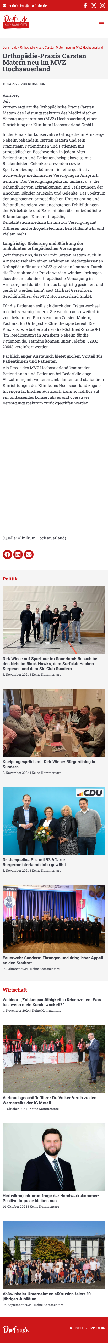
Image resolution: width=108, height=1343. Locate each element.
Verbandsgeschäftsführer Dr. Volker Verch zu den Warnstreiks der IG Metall (49, 1100)
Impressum (97, 1328)
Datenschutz (78, 1328)
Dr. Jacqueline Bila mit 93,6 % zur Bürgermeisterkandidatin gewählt (34, 862)
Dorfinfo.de (10, 47)
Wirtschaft (15, 990)
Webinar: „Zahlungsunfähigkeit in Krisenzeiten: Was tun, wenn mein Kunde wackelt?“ (52, 1002)
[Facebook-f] (85, 5)
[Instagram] (102, 5)
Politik (10, 578)
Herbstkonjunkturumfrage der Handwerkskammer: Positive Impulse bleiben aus (51, 1198)
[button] (101, 22)
